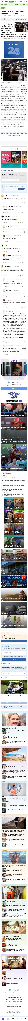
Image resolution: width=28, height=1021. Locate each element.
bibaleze (4, 712)
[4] (16, 159)
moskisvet (5, 850)
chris (22, 133)
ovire (23, 633)
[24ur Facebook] (14, 990)
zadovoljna (5, 746)
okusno (4, 920)
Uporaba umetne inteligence (14, 1006)
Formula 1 (6, 4)
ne (2, 700)
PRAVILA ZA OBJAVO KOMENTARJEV (10, 179)
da (2, 698)
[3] (6, 159)
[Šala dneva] (24, 673)
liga (7, 133)
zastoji (14, 633)
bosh (26, 133)
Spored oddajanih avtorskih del (14, 1004)
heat (18, 133)
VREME (13, 388)
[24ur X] (17, 990)
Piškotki (18, 995)
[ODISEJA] (14, 149)
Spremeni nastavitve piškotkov (14, 997)
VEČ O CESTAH (13, 641)
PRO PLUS (19, 992)
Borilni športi (22, 4)
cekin (3, 815)
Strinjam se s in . (14, 656)
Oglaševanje (6, 992)
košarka (3, 133)
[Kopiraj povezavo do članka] (26, 19)
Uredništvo (13, 992)
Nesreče (4, 633)
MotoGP (11, 4)
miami (14, 133)
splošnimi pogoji (12, 656)
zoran (14, 135)
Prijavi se (21, 189)
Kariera (23, 992)
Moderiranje (11, 995)
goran (9, 135)
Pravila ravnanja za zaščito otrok (14, 1001)
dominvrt (5, 885)
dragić (18, 135)
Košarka (16, 4)
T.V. (4, 19)
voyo (3, 954)
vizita (4, 781)
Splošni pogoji (19, 999)
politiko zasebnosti (21, 656)
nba (11, 133)
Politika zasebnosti (10, 999)
